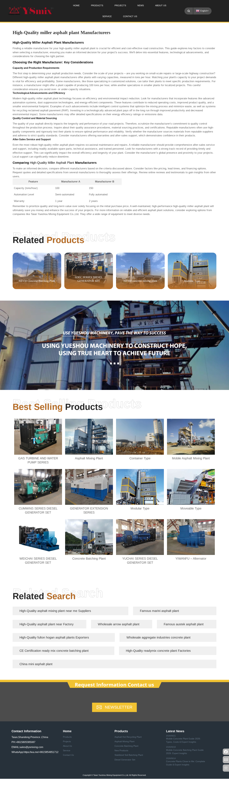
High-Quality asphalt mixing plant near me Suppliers (55, 611)
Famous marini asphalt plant (159, 611)
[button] (210, 270)
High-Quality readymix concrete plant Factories (158, 650)
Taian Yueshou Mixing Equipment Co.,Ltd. (55, 214)
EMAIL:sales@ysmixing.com (27, 747)
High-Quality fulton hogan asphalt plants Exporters (54, 637)
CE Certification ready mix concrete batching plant (54, 650)
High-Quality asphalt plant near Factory (46, 624)
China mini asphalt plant (35, 664)
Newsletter (118, 707)
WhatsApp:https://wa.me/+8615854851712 (35, 752)
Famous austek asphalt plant (184, 624)
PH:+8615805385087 (23, 742)
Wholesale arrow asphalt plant (118, 624)
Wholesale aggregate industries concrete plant (158, 637)
